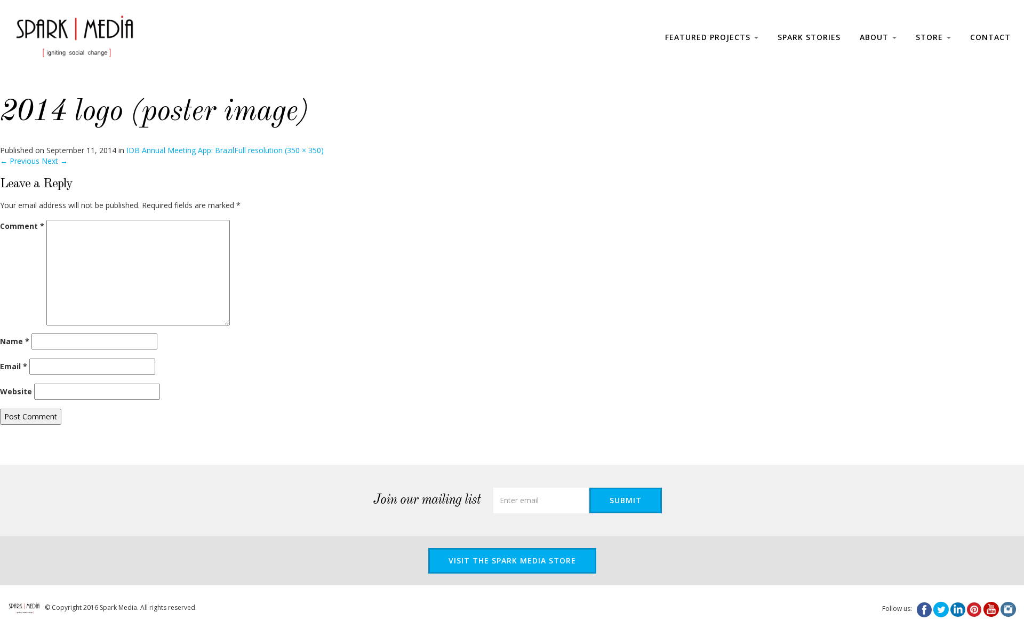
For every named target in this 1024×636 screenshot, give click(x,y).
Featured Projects (709, 37)
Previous (19, 161)
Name (14, 341)
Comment (22, 226)
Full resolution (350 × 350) (279, 150)
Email (13, 366)
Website (16, 391)
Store (931, 37)
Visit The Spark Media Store (512, 560)
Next (55, 161)
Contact (990, 37)
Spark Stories (809, 37)
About (875, 37)
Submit (626, 500)
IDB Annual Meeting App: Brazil (180, 150)
